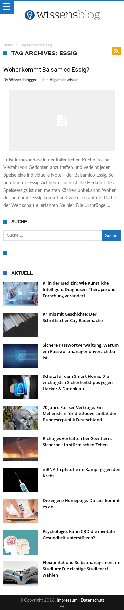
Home (8, 45)
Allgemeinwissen (64, 80)
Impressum (67, 600)
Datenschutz (92, 600)
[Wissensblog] (62, 8)
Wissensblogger (22, 80)
